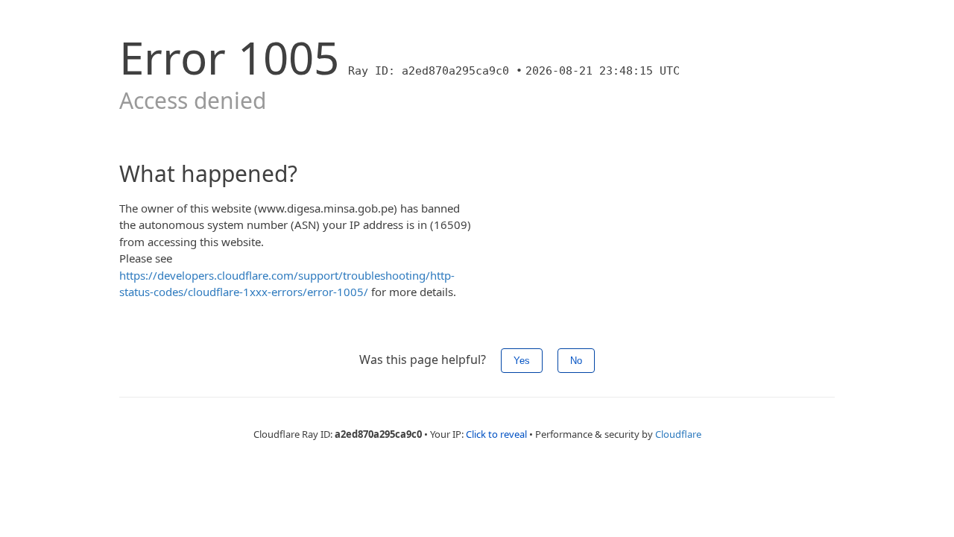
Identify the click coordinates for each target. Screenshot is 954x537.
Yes (522, 360)
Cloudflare (678, 434)
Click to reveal (496, 434)
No (576, 360)
